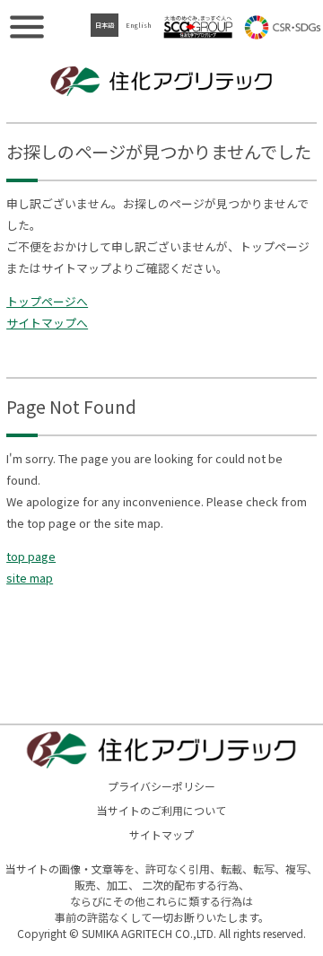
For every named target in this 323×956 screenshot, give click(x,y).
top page (31, 556)
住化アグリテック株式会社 (161, 81)
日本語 (104, 25)
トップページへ (47, 301)
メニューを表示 (26, 26)
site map (29, 577)
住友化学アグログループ (198, 27)
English (138, 25)
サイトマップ (161, 834)
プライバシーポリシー (161, 786)
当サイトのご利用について (161, 810)
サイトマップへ (47, 322)
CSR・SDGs (282, 27)
